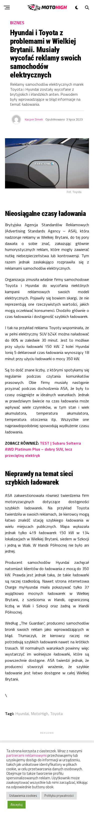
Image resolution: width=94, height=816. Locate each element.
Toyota (56, 714)
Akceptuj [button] (17, 804)
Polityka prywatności (59, 795)
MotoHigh (39, 714)
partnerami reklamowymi (26, 755)
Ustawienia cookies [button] (23, 795)
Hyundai (22, 714)
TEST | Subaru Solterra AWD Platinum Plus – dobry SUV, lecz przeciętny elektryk (43, 449)
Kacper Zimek (34, 119)
